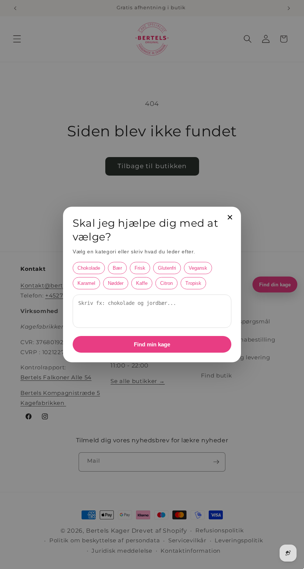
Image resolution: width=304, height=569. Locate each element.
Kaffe (142, 283)
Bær (117, 268)
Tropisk (193, 283)
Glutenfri (167, 268)
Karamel (86, 283)
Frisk (140, 268)
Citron (166, 283)
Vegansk (198, 268)
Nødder (115, 283)
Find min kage (152, 344)
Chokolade (88, 268)
